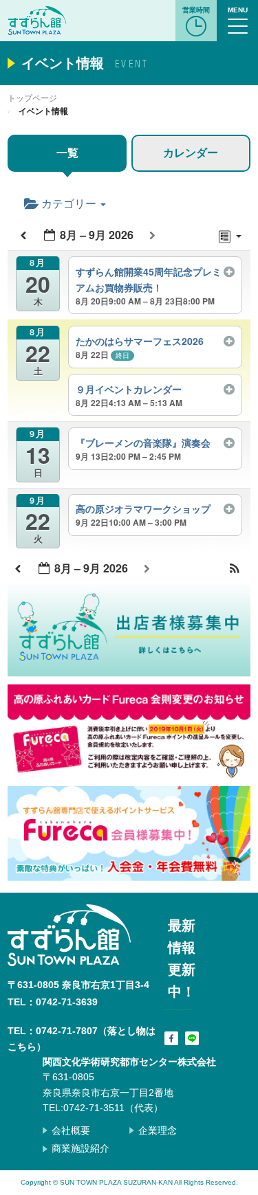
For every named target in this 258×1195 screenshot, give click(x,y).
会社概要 (71, 1130)
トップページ (32, 98)
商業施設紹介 (80, 1148)
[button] (234, 569)
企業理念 (157, 1130)
